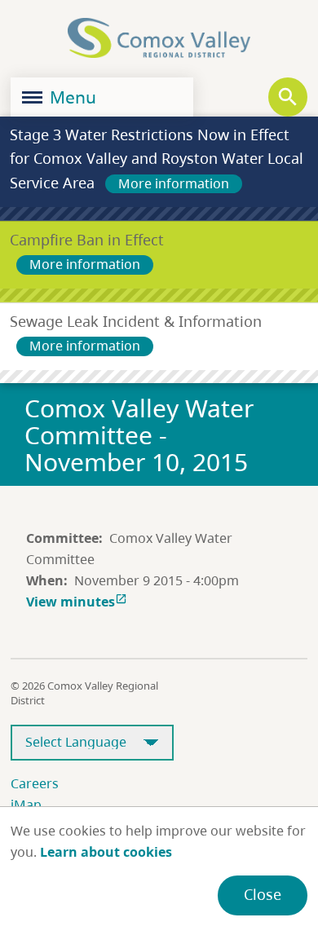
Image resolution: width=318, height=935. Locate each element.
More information (173, 183)
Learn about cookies (106, 852)
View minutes (76, 602)
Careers (35, 783)
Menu (71, 97)
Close (262, 894)
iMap (26, 805)
